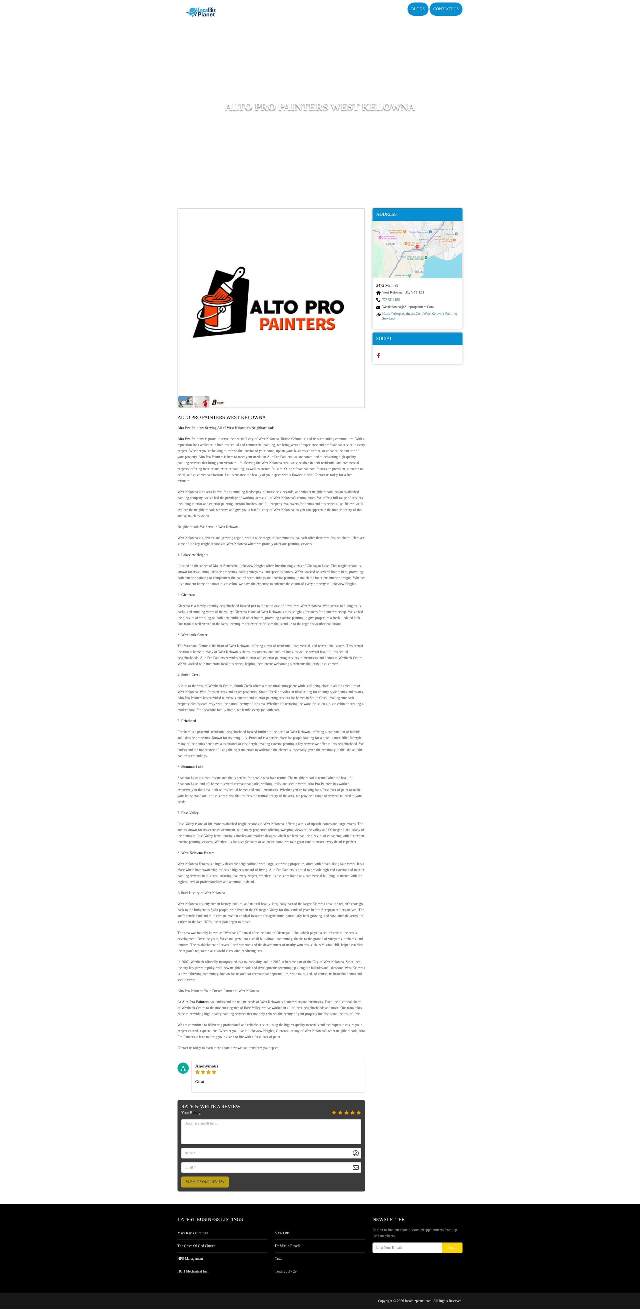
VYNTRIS (282, 1233)
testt (278, 1258)
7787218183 (391, 300)
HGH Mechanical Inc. (193, 1271)
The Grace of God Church (196, 1246)
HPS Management (190, 1258)
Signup (452, 1248)
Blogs (418, 9)
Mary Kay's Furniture (193, 1233)
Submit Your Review (205, 1182)
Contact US (446, 9)
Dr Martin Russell (287, 1246)
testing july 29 (285, 1271)
